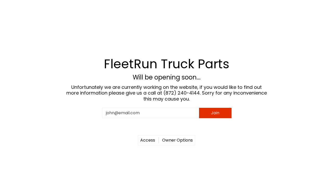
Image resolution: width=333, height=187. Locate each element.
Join (215, 113)
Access (147, 140)
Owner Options (177, 140)
